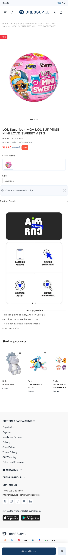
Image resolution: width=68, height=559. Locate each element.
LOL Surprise (16, 138)
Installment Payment (12, 437)
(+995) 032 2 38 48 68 (13, 490)
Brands (6, 2)
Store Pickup (9, 447)
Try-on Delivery (10, 452)
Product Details (8, 201)
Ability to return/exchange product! (22, 319)
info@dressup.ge (10, 494)
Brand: (5, 138)
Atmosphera (8, 384)
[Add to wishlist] (62, 551)
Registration (8, 427)
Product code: (9, 142)
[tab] (34, 201)
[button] (34, 421)
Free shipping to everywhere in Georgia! (24, 314)
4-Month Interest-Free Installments (22, 323)
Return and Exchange (13, 462)
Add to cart (31, 551)
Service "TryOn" (12, 328)
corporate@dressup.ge (30, 494)
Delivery (6, 442)
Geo (59, 2)
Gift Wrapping (9, 457)
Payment (7, 432)
